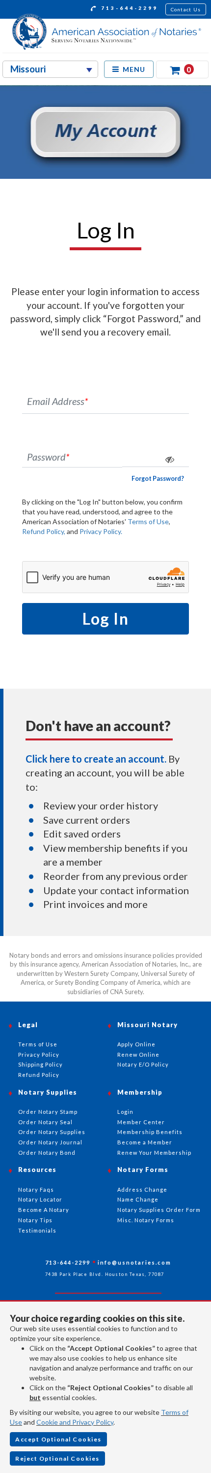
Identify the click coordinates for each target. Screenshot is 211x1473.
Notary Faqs (36, 1189)
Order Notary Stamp (48, 1111)
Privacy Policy (38, 1054)
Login (125, 1111)
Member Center (141, 1122)
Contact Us (186, 9)
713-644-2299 (128, 8)
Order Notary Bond (47, 1152)
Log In (105, 618)
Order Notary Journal (50, 1142)
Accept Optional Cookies (58, 1439)
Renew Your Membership (154, 1152)
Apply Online (136, 1044)
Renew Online (138, 1054)
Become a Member (144, 1142)
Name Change (137, 1199)
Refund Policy (38, 1074)
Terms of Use (148, 521)
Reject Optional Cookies (57, 1458)
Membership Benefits (150, 1132)
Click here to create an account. (96, 759)
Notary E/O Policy (143, 1064)
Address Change (142, 1189)
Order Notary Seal (45, 1122)
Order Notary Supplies (51, 1132)
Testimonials (37, 1230)
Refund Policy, (43, 531)
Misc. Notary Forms (145, 1220)
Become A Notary (43, 1209)
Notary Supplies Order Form (159, 1209)
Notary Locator (40, 1199)
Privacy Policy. (100, 531)
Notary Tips (35, 1220)
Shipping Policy (40, 1064)
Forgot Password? (158, 478)
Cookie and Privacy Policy (74, 1422)
